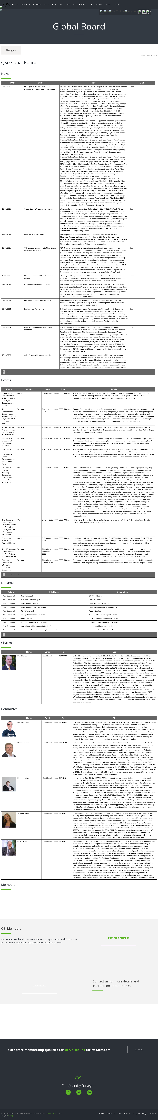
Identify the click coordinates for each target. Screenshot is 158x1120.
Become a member (118, 937)
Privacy (152, 1113)
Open (132, 87)
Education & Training (101, 4)
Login (116, 4)
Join (74, 4)
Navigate (11, 50)
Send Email (47, 656)
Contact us (39, 985)
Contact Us (64, 4)
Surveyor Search (41, 4)
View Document (9, 596)
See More (138, 1049)
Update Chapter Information (149, 55)
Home (15, 4)
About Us (25, 4)
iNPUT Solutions (53, 1113)
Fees (54, 4)
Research (83, 4)
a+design (11, 1116)
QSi (6, 4)
